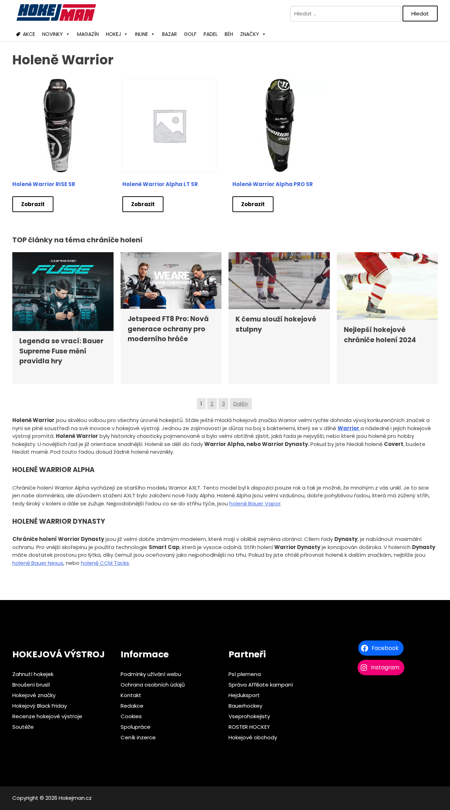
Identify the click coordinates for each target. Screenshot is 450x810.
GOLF (190, 34)
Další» (240, 403)
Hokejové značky (34, 695)
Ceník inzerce (138, 737)
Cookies (131, 716)
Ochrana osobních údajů (153, 684)
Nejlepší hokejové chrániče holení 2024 (380, 335)
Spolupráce (135, 727)
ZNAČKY (249, 34)
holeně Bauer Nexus (37, 563)
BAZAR (169, 34)
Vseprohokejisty (249, 716)
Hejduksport (244, 695)
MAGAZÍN (88, 34)
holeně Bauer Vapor (255, 503)
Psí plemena (245, 674)
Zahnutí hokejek (32, 674)
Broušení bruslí (31, 684)
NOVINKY (52, 34)
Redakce (132, 705)
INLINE (141, 34)
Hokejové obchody (253, 737)
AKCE (29, 34)
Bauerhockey (245, 705)
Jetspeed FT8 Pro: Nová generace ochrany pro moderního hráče (168, 329)
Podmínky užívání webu (151, 674)
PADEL (211, 34)
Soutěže (23, 727)
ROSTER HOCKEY (249, 727)
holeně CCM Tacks (105, 563)
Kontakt (131, 695)
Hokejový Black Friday (39, 705)
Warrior (349, 428)
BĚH (229, 34)
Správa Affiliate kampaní (261, 684)
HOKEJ (113, 34)
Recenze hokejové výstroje (47, 716)
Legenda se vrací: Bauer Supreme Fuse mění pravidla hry (61, 351)
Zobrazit (33, 204)
